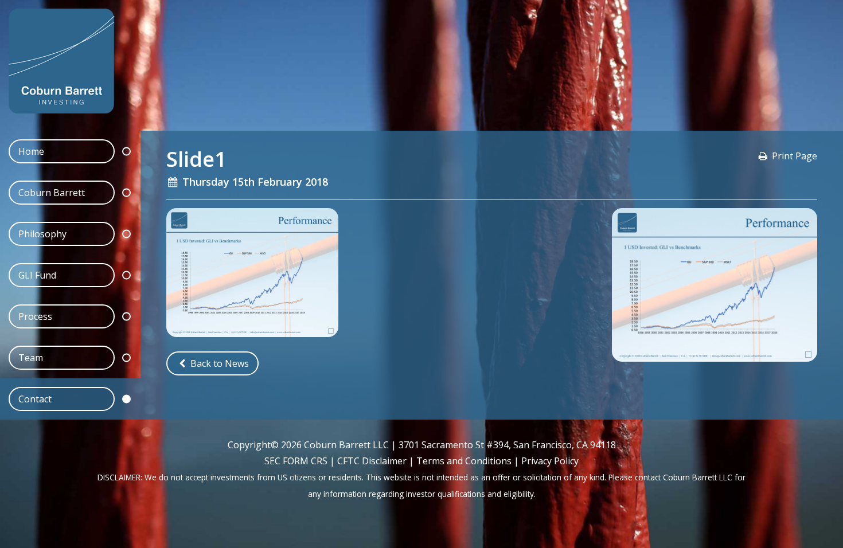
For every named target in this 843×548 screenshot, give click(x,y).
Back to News (218, 363)
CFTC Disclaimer (372, 461)
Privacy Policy (550, 461)
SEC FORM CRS (295, 461)
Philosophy (42, 234)
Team (30, 357)
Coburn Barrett (51, 192)
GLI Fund (37, 275)
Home (31, 151)
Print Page (794, 156)
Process (35, 316)
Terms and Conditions (464, 461)
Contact (35, 399)
